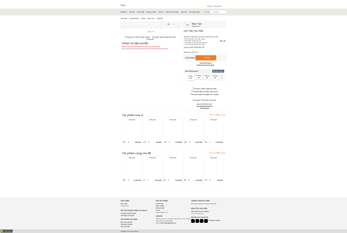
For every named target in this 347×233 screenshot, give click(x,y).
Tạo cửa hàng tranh (197, 213)
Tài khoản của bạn (126, 224)
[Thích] (176, 24)
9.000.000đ (158, 180)
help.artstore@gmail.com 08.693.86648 (205, 107)
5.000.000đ (178, 180)
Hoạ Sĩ (160, 12)
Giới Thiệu (124, 204)
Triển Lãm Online (172, 12)
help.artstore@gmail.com (168, 223)
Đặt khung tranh (218, 71)
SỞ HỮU (207, 58)
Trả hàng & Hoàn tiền (127, 215)
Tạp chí (184, 12)
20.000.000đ (198, 142)
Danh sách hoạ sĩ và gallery (200, 211)
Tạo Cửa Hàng (194, 12)
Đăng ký (210, 6)
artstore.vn (136, 231)
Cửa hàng (124, 18)
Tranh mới (140, 12)
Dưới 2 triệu (159, 204)
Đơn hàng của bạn (126, 222)
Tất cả (158, 210)
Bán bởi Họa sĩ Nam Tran (191, 52)
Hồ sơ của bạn (125, 226)
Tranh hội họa (134, 18)
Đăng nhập (217, 6)
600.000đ (158, 142)
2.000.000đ (190, 58)
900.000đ (220, 180)
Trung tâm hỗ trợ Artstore (128, 213)
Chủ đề (132, 12)
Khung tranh (151, 12)
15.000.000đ (219, 142)
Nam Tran (151, 18)
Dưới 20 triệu (160, 208)
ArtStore (123, 12)
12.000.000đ (137, 180)
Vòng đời (160, 18)
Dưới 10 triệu (160, 206)
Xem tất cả (213, 114)
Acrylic (143, 18)
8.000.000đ (178, 142)
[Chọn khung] (191, 77)
